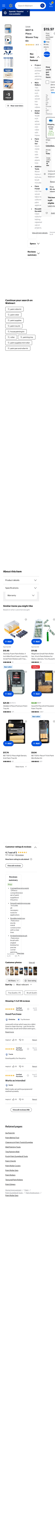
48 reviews (19, 855)
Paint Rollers (10, 1175)
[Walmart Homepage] (11, 5)
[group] (36, 44)
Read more (9, 1032)
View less (20, 953)
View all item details (40, 233)
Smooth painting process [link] (20, 903)
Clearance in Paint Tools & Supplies (19, 1142)
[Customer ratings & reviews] (35, 846)
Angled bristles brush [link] (18, 936)
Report (34, 1040)
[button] (32, 57)
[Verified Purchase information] (28, 1009)
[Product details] (35, 580)
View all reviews (14, 866)
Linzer (27, 26)
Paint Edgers (10, 1184)
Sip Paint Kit (10, 1133)
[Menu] (4, 5)
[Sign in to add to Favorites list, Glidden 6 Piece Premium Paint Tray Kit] (26, 671)
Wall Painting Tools (13, 1147)
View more (19, 767)
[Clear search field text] (39, 5)
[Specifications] (35, 588)
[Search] (42, 5)
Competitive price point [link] (19, 888)
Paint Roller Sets (11, 1170)
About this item (12, 571)
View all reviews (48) (21, 1110)
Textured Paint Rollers (14, 1180)
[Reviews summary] (41, 45)
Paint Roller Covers (12, 1166)
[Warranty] (33, 595)
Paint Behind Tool (12, 1138)
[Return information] (45, 49)
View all (32, 962)
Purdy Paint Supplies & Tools (16, 1156)
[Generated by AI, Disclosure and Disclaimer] (16, 956)
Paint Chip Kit (10, 1161)
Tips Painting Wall (12, 1152)
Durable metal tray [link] (17, 918)
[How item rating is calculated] (31, 859)
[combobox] (30, 5)
